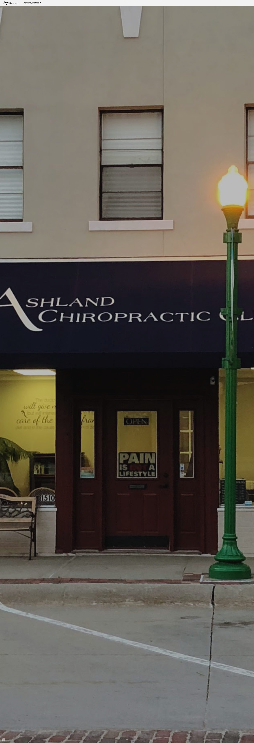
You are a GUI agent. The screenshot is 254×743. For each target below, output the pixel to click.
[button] (127, 739)
